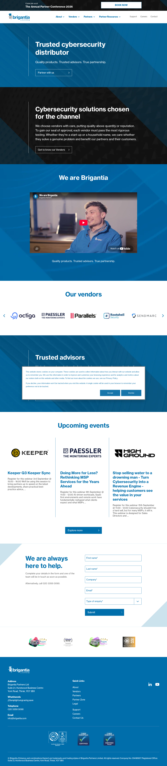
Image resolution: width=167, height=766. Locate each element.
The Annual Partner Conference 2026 (49, 6)
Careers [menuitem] (143, 16)
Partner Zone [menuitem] (78, 699)
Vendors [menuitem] (73, 17)
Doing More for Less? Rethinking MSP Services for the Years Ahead (79, 479)
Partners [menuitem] (88, 17)
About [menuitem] (59, 17)
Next (163, 314)
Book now (121, 5)
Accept (110, 393)
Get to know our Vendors (51, 149)
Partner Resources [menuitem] (108, 17)
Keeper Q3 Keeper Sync (29, 473)
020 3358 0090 (16, 709)
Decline (131, 393)
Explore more (75, 530)
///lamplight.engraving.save (20, 700)
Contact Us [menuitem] (77, 718)
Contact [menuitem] (154, 16)
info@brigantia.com (17, 718)
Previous (4, 314)
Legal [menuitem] (75, 703)
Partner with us (46, 72)
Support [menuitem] (133, 16)
